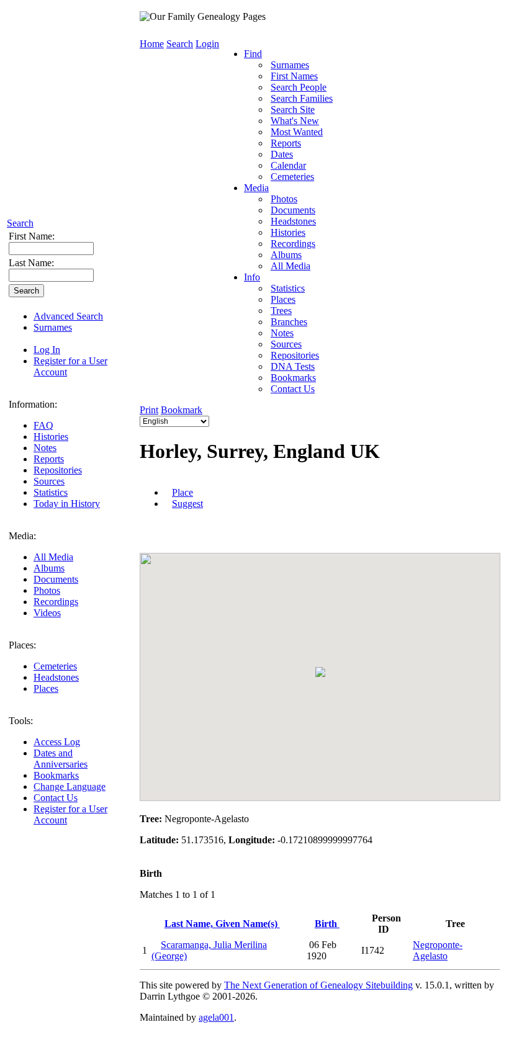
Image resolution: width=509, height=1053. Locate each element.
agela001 (216, 1017)
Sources (49, 481)
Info (252, 277)
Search (20, 223)
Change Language (70, 786)
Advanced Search (68, 316)
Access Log (57, 742)
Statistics (51, 492)
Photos (47, 590)
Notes (45, 447)
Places (46, 688)
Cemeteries (55, 666)
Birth (327, 923)
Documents (56, 579)
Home (152, 43)
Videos (47, 612)
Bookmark (181, 410)
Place (182, 492)
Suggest (187, 503)
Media (256, 187)
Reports (49, 459)
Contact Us (56, 797)
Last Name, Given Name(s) (222, 923)
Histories (51, 436)
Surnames (53, 327)
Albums (49, 568)
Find (253, 53)
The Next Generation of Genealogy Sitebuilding (318, 985)
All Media (53, 557)
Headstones (56, 677)
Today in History (67, 503)
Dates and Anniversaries (61, 758)
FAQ (43, 425)
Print (149, 410)
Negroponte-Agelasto (437, 950)
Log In (47, 349)
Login (207, 43)
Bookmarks (56, 775)
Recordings (56, 601)
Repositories (58, 470)
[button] (320, 672)
